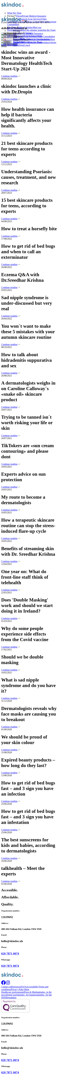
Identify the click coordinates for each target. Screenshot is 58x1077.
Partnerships (43, 42)
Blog (27, 989)
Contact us (18, 42)
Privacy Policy (18, 989)
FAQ (25, 42)
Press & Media (31, 992)
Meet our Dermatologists (38, 39)
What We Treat (14, 13)
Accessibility (32, 986)
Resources (32, 42)
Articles (52, 42)
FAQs (23, 986)
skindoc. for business (27, 995)
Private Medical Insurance (31, 33)
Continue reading (9, 76)
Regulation (11, 997)
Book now (6, 45)
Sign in (14, 45)
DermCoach (24, 45)
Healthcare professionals (12, 992)
